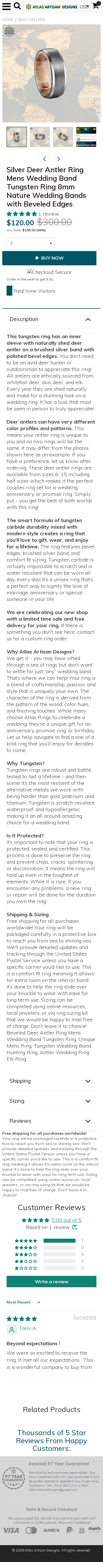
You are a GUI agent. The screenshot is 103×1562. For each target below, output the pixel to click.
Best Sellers (31, 19)
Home (8, 19)
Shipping (20, 1080)
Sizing (16, 1100)
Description (23, 319)
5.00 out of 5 (67, 1220)
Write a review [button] (51, 1281)
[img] (22, 1319)
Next (58, 159)
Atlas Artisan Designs (42, 1550)
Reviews (20, 1120)
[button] (22, 213)
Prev (44, 159)
